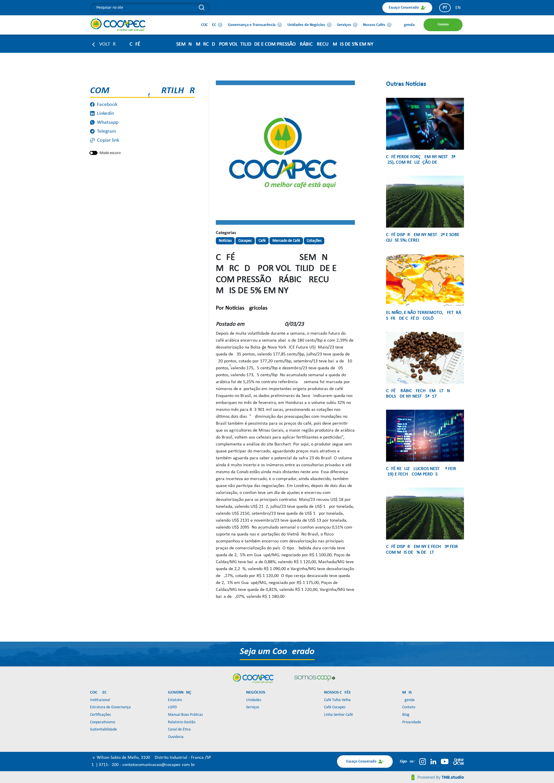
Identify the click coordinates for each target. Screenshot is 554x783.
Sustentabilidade (103, 729)
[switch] (93, 153)
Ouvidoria (176, 737)
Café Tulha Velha (337, 700)
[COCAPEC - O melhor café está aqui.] (118, 25)
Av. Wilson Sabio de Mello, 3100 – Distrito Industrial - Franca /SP (150, 757)
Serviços (252, 707)
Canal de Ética (179, 729)
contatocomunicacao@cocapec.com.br (158, 765)
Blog (405, 715)
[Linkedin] (433, 761)
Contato (408, 707)
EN (458, 7)
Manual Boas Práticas (185, 715)
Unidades (253, 700)
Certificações (100, 715)
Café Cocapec (335, 707)
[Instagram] (422, 761)
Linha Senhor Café (338, 715)
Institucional (100, 700)
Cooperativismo (102, 722)
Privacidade (411, 722)
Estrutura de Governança (110, 707)
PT (445, 7)
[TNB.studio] (437, 777)
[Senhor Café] (458, 761)
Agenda (408, 700)
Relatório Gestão (181, 722)
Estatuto (175, 700)
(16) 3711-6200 (105, 765)
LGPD (172, 707)
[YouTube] (444, 761)
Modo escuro (110, 153)
